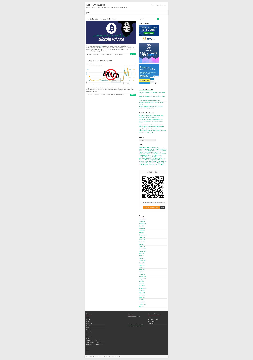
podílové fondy (142, 161)
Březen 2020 (142, 242)
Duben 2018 (142, 295)
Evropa (145, 155)
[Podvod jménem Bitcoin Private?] (111, 63)
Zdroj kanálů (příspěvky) (153, 319)
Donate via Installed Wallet (152, 207)
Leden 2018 (142, 302)
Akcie (143, 147)
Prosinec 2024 (142, 223)
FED (157, 155)
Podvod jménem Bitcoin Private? (99, 61)
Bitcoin (106, 54)
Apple (142, 149)
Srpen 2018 (142, 286)
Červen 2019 (142, 262)
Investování (88, 327)
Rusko (152, 161)
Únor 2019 (141, 272)
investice (143, 157)
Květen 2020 (142, 237)
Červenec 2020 (142, 235)
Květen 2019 (142, 265)
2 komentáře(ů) (119, 54)
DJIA (152, 151)
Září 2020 (141, 232)
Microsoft (143, 159)
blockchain (159, 149)
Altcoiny (102, 54)
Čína (162, 164)
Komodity (88, 329)
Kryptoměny (110, 54)
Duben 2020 (142, 239)
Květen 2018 (142, 292)
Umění (87, 348)
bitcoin (152, 149)
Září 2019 (141, 256)
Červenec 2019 (142, 260)
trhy (161, 163)
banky (146, 149)
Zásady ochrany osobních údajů (134, 326)
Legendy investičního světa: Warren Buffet (153, 126)
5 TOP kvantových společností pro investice (149, 100)
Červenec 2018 (142, 288)
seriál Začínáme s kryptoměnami (93, 342)
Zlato (87, 350)
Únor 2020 (141, 244)
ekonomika (143, 154)
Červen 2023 (142, 230)
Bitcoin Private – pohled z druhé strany (101, 19)
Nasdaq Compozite (151, 159)
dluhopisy (158, 151)
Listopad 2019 (142, 251)
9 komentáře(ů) (120, 94)
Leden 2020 (142, 246)
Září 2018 (141, 283)
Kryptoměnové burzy (161, 5)
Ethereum (88, 325)
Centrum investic (95, 4)
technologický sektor (151, 163)
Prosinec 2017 (142, 304)
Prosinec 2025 (142, 219)
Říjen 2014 (141, 306)
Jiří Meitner (90, 94)
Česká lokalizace (151, 323)
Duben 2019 (142, 267)
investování (152, 157)
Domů (153, 5)
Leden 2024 (142, 228)
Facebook (152, 155)
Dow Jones (148, 152)
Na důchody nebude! (150, 132)
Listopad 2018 (142, 279)
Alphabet (161, 147)
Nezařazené (89, 336)
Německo (161, 159)
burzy (143, 150)
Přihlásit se (150, 317)
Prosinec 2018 (142, 276)
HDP (160, 155)
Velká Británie (150, 164)
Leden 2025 (142, 221)
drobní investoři (156, 152)
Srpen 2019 (142, 258)
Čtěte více (133, 54)
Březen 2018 (142, 297)
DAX (147, 151)
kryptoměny (157, 158)
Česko (156, 164)
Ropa (147, 161)
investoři (158, 156)
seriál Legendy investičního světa (93, 340)
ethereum (151, 153)
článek (100, 46)
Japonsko (149, 158)
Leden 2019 (142, 274)
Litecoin (88, 334)
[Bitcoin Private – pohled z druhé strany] (111, 21)
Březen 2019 (142, 269)
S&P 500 (158, 161)
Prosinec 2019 (142, 249)
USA (142, 164)
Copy (162, 207)
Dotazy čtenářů (89, 323)
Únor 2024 (141, 226)
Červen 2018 (142, 290)
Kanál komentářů (151, 321)
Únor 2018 (141, 299)
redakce (90, 54)
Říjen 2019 (141, 253)
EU (156, 154)
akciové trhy (153, 148)
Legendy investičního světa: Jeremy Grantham (154, 130)
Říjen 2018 (141, 281)
